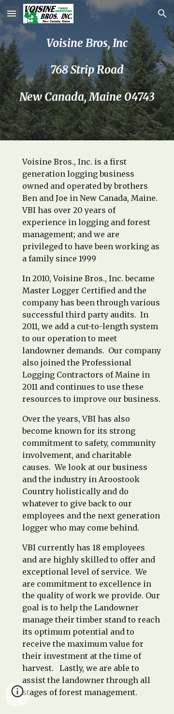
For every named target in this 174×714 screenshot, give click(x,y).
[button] (11, 13)
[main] (87, 70)
